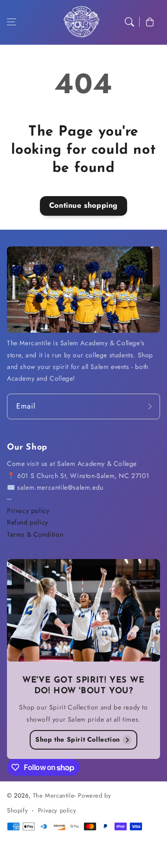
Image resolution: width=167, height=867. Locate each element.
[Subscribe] (150, 406)
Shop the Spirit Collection (77, 739)
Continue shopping (83, 205)
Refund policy (27, 522)
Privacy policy (28, 510)
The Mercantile (53, 795)
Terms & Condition (35, 534)
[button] (11, 22)
